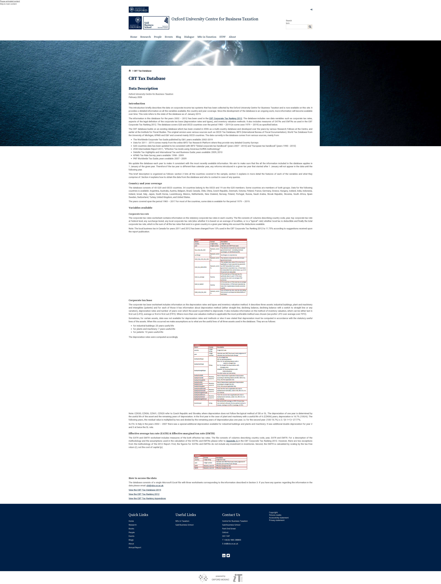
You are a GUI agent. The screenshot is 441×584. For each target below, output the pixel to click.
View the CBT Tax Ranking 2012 (144, 494)
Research (133, 525)
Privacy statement (276, 520)
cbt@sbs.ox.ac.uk (154, 485)
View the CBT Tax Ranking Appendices (147, 498)
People (132, 532)
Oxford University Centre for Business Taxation (214, 19)
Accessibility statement (279, 517)
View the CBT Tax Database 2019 (145, 490)
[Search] (310, 26)
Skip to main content (8, 4)
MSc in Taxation (182, 521)
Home (131, 521)
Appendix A (232, 441)
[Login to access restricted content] (311, 9)
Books (131, 528)
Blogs (131, 540)
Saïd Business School (184, 525)
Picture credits (275, 515)
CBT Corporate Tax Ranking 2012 (225, 118)
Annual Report (135, 547)
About (131, 543)
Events (131, 536)
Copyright (273, 512)
